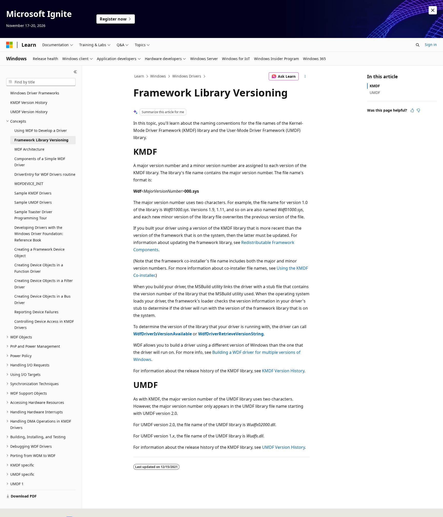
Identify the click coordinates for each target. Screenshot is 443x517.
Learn (139, 76)
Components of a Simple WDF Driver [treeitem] (39, 162)
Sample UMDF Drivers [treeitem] (33, 202)
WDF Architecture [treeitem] (29, 149)
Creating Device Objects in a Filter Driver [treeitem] (43, 283)
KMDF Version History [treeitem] (28, 102)
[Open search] (417, 45)
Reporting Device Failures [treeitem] (36, 311)
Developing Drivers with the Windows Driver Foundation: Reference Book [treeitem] (38, 233)
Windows (158, 76)
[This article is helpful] (412, 110)
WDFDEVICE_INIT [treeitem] (28, 183)
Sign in (431, 44)
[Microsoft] (9, 45)
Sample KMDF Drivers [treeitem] (33, 193)
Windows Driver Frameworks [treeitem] (34, 93)
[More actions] (305, 76)
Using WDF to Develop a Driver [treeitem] (40, 130)
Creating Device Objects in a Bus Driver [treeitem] (42, 299)
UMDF (375, 92)
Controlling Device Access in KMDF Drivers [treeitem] (44, 324)
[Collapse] (75, 72)
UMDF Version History (283, 447)
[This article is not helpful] (418, 110)
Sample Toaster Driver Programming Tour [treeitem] (33, 215)
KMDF (375, 85)
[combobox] (41, 82)
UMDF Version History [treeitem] (28, 111)
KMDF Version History (283, 371)
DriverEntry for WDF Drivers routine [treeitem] (44, 174)
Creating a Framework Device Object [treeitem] (39, 252)
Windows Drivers (186, 76)
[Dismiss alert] (433, 10)
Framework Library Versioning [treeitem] (41, 140)
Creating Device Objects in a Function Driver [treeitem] (38, 268)
